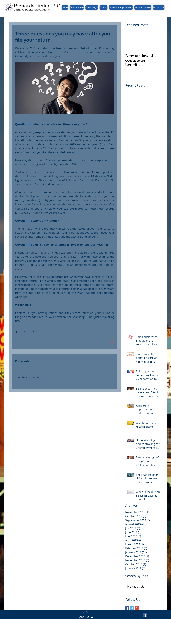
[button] (77, 7)
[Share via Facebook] (16, 331)
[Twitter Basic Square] (132, 608)
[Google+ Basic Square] (137, 608)
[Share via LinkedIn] (33, 331)
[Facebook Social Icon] (145, 615)
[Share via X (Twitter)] (24, 331)
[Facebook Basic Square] (127, 608)
